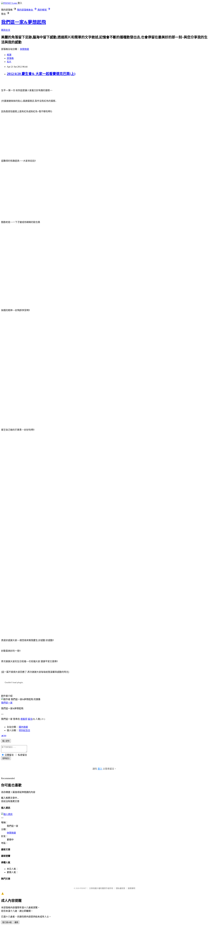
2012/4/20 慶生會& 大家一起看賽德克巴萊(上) (41, 74)
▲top (3, 735)
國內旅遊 (23, 727)
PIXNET (83, 888)
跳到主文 (5, 30)
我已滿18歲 (7, 922)
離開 (16, 922)
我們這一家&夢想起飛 (23, 22)
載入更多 (6, 741)
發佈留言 (6, 758)
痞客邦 (23, 719)
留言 (30, 719)
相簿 (9, 55)
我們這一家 (7, 703)
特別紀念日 (24, 730)
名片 (9, 61)
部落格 (10, 58)
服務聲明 (131, 888)
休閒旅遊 (24, 49)
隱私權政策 (120, 888)
